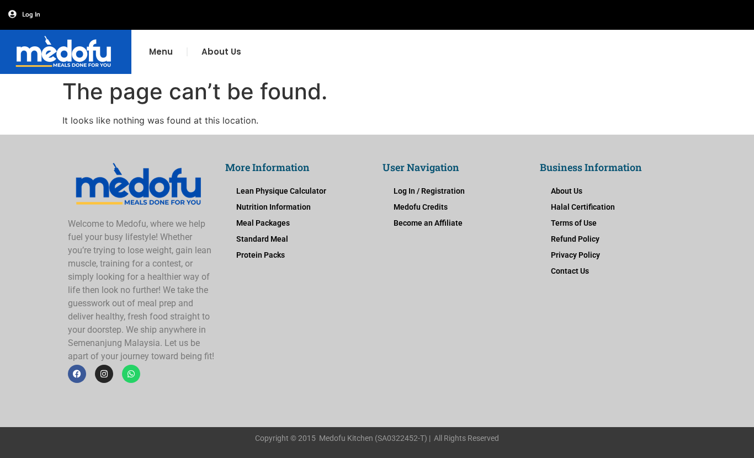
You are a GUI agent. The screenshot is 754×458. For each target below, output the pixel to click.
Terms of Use (574, 223)
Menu (161, 51)
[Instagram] (104, 374)
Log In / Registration (429, 191)
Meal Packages (263, 223)
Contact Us (570, 271)
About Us (221, 51)
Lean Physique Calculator (281, 191)
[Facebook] (77, 374)
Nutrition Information (273, 207)
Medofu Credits (421, 207)
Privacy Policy (575, 255)
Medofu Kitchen (346, 438)
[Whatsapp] (131, 374)
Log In (31, 14)
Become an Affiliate (428, 223)
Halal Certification (583, 207)
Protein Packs (260, 255)
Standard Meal (262, 239)
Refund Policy (575, 239)
